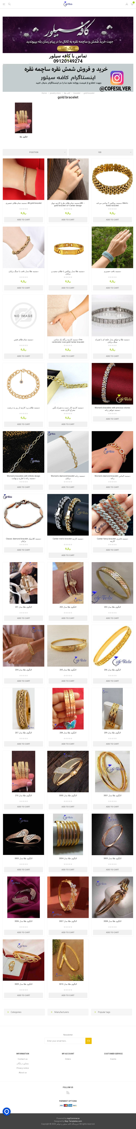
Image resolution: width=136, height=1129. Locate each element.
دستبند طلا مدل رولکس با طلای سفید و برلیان (68, 272)
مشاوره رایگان (23, 1063)
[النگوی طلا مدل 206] (112, 646)
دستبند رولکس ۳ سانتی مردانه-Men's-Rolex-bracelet (112, 204)
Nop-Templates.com (73, 1121)
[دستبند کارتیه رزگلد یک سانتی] (68, 315)
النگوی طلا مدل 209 (112, 733)
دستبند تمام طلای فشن (23, 339)
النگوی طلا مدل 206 (112, 670)
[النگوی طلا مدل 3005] (112, 834)
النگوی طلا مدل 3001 (112, 795)
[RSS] (68, 1092)
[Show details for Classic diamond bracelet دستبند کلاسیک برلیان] (23, 515)
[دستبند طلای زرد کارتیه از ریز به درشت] (23, 384)
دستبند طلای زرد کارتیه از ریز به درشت (23, 408)
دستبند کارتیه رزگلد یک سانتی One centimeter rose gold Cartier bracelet (68, 340)
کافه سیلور (60, 55)
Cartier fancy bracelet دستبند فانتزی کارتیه (112, 540)
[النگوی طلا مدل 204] (23, 646)
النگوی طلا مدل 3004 (68, 858)
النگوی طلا (23, 137)
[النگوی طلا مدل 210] (23, 771)
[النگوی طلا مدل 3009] (23, 960)
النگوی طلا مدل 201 (23, 607)
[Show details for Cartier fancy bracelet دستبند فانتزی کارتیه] (112, 515)
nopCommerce (73, 1118)
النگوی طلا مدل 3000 (68, 795)
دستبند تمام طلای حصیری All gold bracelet (24, 203)
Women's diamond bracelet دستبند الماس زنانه (112, 477)
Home (44, 93)
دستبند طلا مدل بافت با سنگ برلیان (23, 271)
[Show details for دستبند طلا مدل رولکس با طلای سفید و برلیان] (68, 247)
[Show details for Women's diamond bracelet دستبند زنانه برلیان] (68, 452)
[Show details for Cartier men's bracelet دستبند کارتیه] (68, 515)
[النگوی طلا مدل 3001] (112, 771)
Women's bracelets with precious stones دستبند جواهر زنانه (112, 409)
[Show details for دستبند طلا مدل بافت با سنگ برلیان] (23, 247)
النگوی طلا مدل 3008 (112, 921)
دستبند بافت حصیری (112, 271)
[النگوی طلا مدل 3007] (68, 897)
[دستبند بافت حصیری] (112, 247)
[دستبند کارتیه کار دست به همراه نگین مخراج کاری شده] (68, 384)
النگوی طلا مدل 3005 (112, 858)
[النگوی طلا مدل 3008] (112, 897)
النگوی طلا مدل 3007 (68, 921)
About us (23, 1072)
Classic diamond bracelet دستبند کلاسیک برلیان (23, 540)
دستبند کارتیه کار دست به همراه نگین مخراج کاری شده (68, 409)
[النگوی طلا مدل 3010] (68, 960)
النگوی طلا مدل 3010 (68, 984)
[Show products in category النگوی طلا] (23, 118)
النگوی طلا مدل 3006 (23, 921)
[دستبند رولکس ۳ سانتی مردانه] (112, 179)
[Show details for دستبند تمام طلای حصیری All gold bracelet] (23, 179)
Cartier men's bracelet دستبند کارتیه (68, 539)
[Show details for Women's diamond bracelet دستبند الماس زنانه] (112, 452)
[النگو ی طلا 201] (23, 583)
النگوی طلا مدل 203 (112, 607)
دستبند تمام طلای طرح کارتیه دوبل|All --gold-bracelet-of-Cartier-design (68, 204)
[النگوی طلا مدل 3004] (68, 834)
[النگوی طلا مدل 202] (68, 583)
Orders (68, 1059)
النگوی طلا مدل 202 (68, 607)
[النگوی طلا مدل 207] (23, 709)
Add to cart (23, 220)
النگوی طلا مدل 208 (68, 733)
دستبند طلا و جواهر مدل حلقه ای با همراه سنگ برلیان (112, 340)
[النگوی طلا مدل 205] (68, 646)
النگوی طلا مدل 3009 (23, 984)
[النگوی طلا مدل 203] (112, 583)
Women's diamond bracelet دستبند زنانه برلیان (68, 477)
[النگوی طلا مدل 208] (68, 709)
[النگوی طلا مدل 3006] (23, 897)
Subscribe (88, 1041)
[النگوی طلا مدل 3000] (68, 771)
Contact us (22, 1059)
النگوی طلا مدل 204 (23, 670)
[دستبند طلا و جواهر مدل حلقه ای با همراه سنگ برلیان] (112, 315)
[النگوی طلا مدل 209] (112, 709)
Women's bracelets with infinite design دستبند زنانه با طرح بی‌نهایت (23, 477)
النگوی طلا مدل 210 (23, 795)
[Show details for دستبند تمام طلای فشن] (23, 315)
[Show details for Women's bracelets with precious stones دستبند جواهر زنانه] (112, 384)
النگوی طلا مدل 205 (68, 670)
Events (113, 1059)
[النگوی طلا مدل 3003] (23, 834)
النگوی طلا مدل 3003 (23, 858)
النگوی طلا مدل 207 (23, 733)
